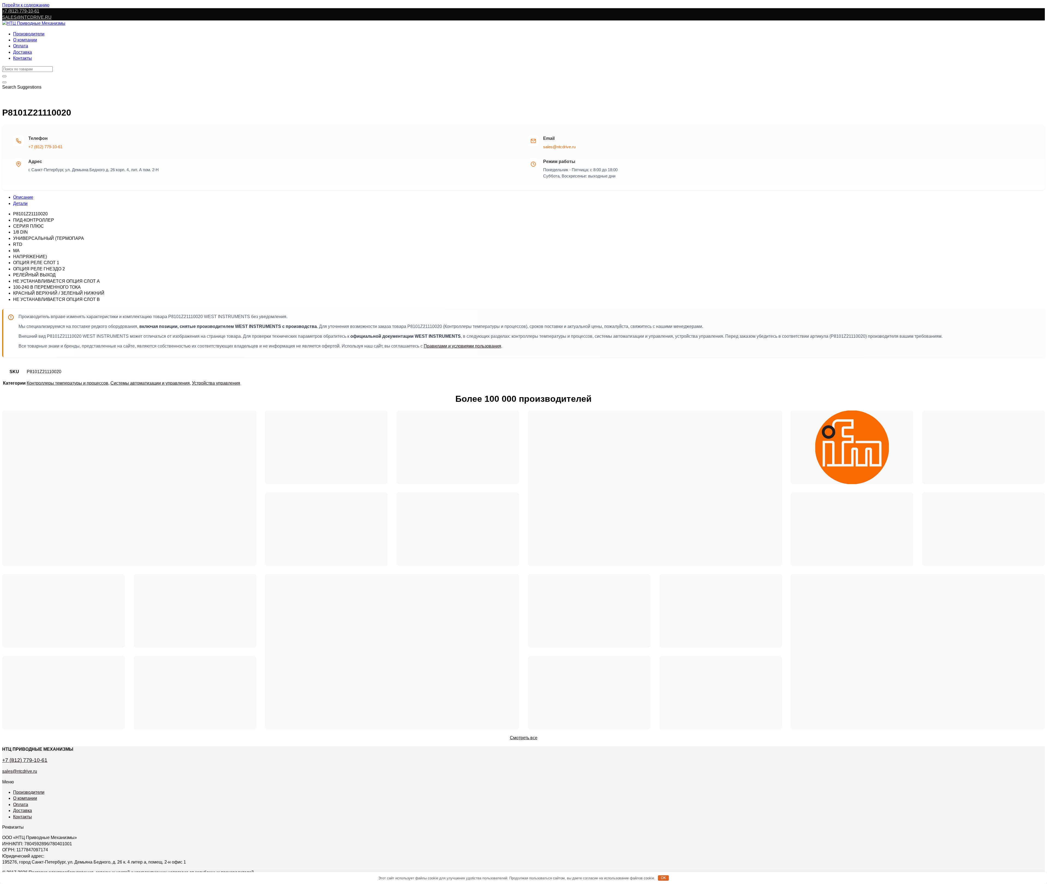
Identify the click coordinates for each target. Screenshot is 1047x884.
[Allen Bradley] (457, 447)
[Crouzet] (457, 529)
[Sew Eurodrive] (195, 692)
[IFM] (852, 447)
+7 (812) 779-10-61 (45, 146)
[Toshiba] (589, 611)
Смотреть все (523, 737)
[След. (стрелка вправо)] (1037, 442)
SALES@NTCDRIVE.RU (27, 17)
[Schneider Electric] (655, 488)
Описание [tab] (23, 197)
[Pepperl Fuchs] (983, 529)
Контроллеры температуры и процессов (67, 383)
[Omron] (392, 651)
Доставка (22, 52)
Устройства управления (216, 383)
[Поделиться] (1029, 6)
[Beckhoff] (918, 651)
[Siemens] (129, 488)
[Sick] (983, 447)
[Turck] (326, 447)
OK (663, 878)
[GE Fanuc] (720, 692)
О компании (25, 40)
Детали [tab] (20, 203)
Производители (28, 34)
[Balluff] (63, 692)
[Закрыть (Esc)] (1041, 6)
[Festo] (195, 611)
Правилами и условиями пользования (462, 346)
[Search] (4, 82)
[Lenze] (720, 611)
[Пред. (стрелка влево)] (9, 442)
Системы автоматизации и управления (150, 383)
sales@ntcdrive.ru (559, 146)
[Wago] (589, 692)
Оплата (20, 46)
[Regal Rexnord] (63, 611)
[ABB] (852, 529)
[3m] (326, 529)
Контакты (22, 58)
